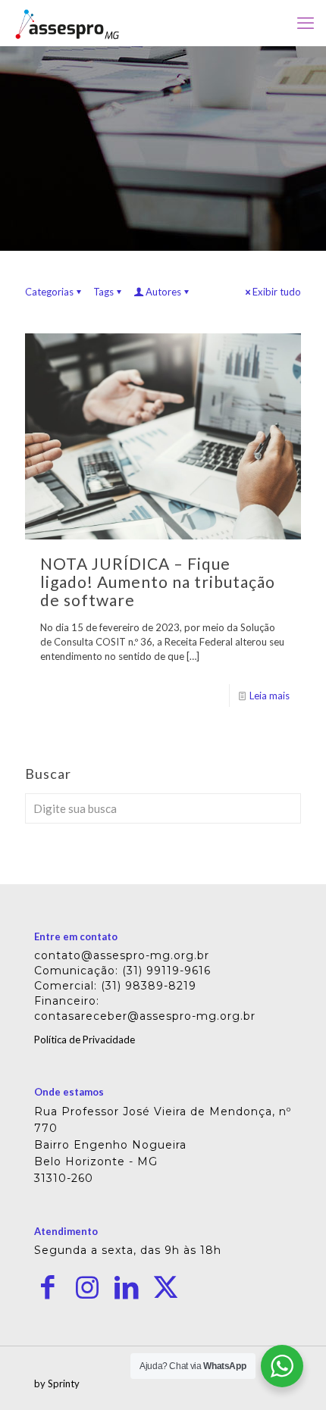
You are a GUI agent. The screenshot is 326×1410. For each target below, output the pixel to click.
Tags (103, 292)
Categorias (49, 292)
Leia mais (269, 695)
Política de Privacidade (84, 1039)
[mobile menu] (305, 23)
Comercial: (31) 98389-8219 (115, 986)
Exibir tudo (276, 292)
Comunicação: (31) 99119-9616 (122, 970)
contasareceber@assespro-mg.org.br (144, 1016)
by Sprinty (57, 1383)
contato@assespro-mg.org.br (121, 955)
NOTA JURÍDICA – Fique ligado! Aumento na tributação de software (157, 581)
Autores (163, 292)
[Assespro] (67, 23)
